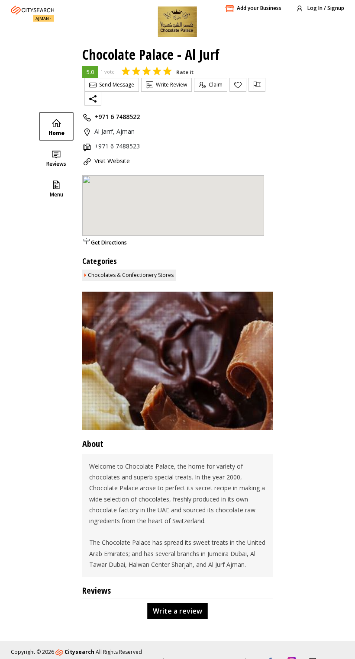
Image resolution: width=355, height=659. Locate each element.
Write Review (170, 84)
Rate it (185, 72)
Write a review (177, 611)
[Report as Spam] (256, 85)
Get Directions (109, 242)
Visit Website (112, 161)
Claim (214, 84)
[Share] (92, 99)
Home (56, 133)
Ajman (42, 18)
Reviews (56, 163)
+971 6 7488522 (117, 117)
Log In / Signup (325, 8)
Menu (56, 194)
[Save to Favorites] (237, 85)
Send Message (115, 84)
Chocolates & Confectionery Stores (131, 275)
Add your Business (259, 8)
